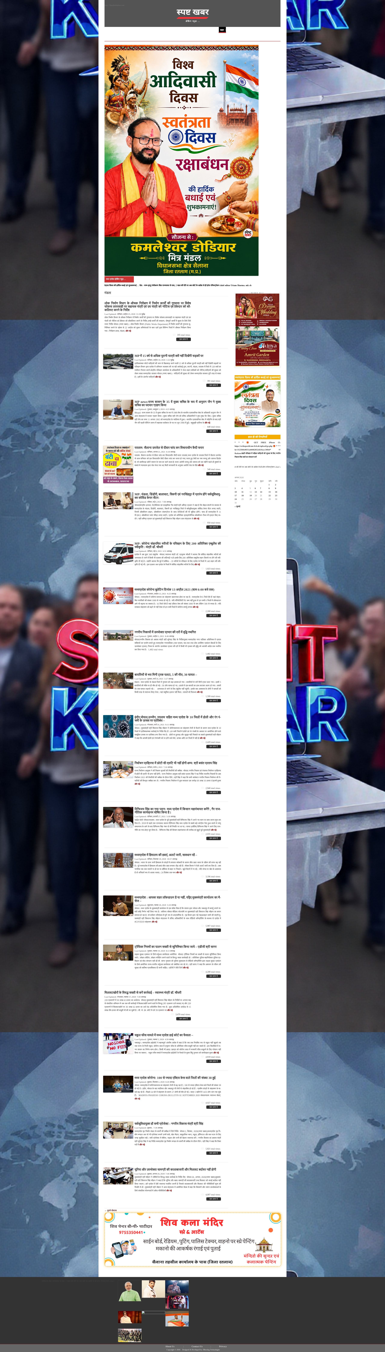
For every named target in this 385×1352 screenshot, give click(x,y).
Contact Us (197, 1346)
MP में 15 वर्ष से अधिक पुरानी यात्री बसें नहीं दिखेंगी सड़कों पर (169, 356)
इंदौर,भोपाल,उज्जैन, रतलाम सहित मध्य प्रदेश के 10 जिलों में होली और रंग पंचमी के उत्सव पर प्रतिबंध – (178, 718)
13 (256, 492)
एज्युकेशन (208, 30)
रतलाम (145, 36)
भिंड (109, 36)
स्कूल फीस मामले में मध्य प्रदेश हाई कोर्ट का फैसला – (164, 1035)
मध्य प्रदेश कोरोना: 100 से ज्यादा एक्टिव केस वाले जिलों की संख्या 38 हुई (175, 1078)
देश (160, 30)
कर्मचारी (262, 30)
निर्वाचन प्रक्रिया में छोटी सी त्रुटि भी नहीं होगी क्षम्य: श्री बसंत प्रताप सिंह (176, 763)
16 (276, 492)
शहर (222, 30)
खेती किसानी (237, 30)
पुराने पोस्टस (111, 1210)
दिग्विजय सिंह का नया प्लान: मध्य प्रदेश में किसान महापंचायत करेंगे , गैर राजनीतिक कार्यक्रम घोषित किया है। (178, 810)
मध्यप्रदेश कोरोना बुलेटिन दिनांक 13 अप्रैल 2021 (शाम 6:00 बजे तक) (174, 589)
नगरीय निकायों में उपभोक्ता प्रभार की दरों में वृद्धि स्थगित (165, 632)
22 (270, 495)
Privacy (223, 1346)
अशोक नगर (132, 36)
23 (276, 495)
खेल (135, 30)
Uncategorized (188, 30)
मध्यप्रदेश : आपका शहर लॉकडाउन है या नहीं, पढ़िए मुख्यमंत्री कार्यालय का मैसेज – (178, 899)
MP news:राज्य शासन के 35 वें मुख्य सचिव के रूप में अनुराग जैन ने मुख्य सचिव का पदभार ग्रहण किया (178, 403)
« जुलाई (237, 506)
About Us (169, 1346)
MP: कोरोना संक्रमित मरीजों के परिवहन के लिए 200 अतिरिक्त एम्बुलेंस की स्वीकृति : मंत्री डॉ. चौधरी (178, 545)
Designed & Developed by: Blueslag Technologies (201, 1350)
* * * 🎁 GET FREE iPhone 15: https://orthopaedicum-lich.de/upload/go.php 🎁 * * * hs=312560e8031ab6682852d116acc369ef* (257, 446)
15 (270, 492)
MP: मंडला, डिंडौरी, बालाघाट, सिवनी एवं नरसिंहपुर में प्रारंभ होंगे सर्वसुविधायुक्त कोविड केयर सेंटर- (178, 495)
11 (242, 492)
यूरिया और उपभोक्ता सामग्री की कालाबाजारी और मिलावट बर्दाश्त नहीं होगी (175, 1169)
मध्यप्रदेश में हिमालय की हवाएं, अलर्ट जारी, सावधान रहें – (166, 855)
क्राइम (169, 30)
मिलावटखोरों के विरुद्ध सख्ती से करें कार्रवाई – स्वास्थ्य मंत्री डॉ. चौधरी (143, 992)
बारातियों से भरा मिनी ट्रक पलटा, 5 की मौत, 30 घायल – (166, 674)
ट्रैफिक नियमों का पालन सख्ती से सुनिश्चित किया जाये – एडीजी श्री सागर (176, 947)
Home (111, 30)
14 (261, 492)
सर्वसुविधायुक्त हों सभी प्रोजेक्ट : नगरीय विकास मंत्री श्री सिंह (169, 1123)
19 (251, 495)
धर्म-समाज (149, 30)
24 (236, 499)
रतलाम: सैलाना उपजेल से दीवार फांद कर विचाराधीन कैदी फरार (169, 447)
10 (236, 492)
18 (243, 495)
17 (236, 495)
